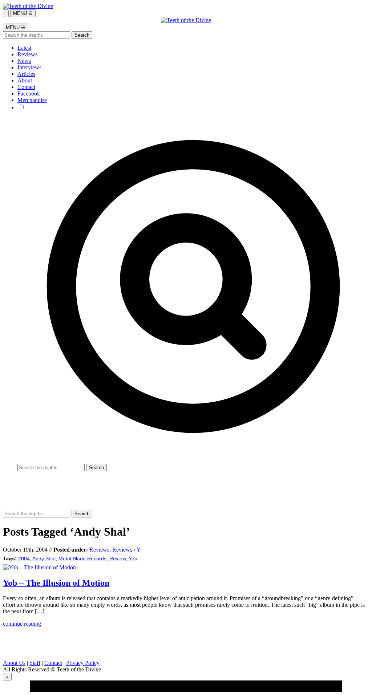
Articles (26, 74)
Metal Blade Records (82, 558)
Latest (24, 48)
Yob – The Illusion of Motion (56, 583)
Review (117, 558)
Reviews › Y (126, 549)
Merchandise (32, 100)
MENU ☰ (23, 13)
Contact (26, 87)
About (24, 80)
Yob (133, 558)
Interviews (29, 67)
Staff (34, 663)
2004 (24, 558)
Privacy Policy (83, 663)
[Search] (6, 13)
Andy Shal (44, 558)
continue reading (22, 624)
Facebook (28, 93)
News (24, 61)
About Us (14, 663)
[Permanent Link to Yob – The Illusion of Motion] (39, 567)
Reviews (27, 54)
